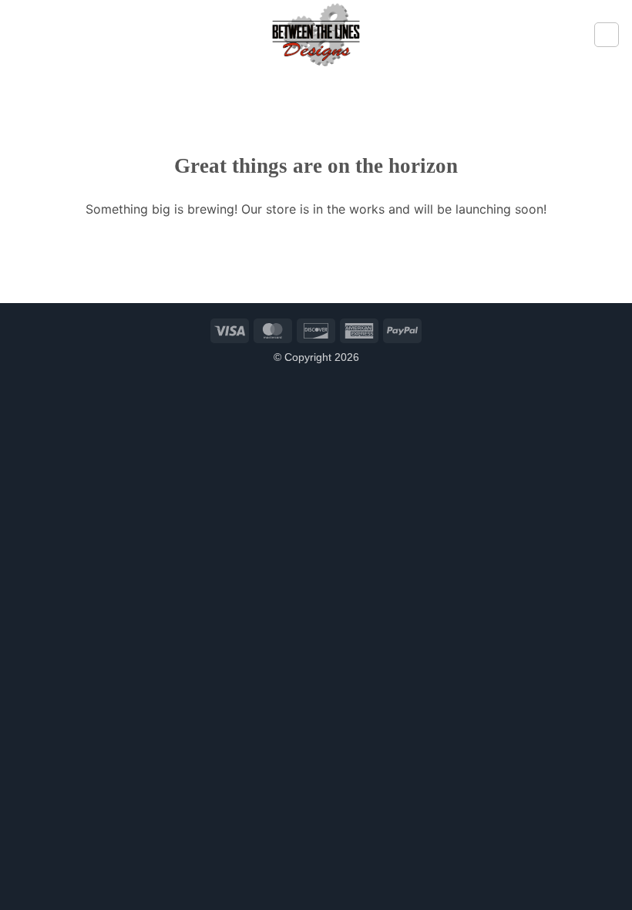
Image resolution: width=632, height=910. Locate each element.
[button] (21, 34)
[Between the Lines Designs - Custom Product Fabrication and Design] (316, 34)
